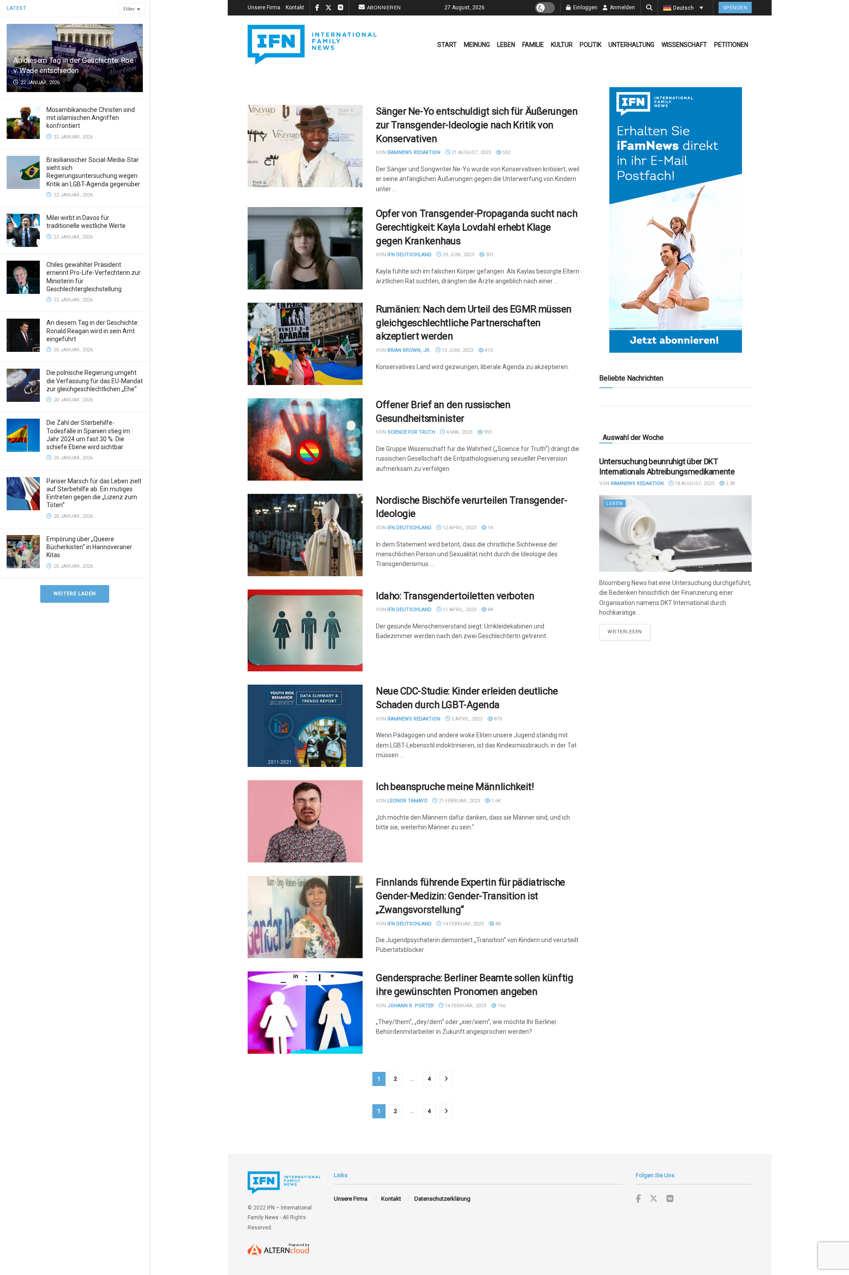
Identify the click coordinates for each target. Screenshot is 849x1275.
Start (447, 44)
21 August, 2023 (470, 152)
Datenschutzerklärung (442, 1198)
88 (497, 924)
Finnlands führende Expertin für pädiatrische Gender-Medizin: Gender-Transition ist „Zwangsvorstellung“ (470, 896)
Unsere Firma (264, 7)
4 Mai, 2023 (458, 432)
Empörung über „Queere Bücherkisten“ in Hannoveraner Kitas (89, 547)
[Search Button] (649, 7)
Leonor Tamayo (407, 801)
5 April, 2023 (466, 719)
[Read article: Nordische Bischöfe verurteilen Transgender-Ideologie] (305, 535)
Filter (129, 9)
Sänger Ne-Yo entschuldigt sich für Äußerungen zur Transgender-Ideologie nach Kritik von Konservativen (476, 125)
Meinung (477, 44)
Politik (590, 44)
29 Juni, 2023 (457, 255)
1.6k (495, 801)
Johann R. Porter (410, 1006)
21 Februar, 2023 (458, 801)
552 (505, 152)
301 (488, 255)
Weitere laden (75, 594)
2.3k (729, 483)
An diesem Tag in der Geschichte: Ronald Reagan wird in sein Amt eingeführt (92, 330)
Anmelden (621, 7)
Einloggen (584, 7)
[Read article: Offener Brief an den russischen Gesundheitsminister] (305, 439)
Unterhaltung (631, 44)
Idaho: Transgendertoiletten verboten (455, 595)
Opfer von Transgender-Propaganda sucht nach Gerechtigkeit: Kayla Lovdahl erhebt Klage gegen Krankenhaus (476, 227)
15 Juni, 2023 (456, 350)
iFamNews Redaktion (413, 152)
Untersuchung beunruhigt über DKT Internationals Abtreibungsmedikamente (667, 466)
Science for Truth (411, 432)
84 (489, 609)
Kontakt (295, 7)
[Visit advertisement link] (675, 220)
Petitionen (731, 44)
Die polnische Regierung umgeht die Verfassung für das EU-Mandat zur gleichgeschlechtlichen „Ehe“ (94, 380)
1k (489, 528)
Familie (533, 44)
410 (488, 350)
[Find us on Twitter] (654, 1199)
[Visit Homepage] (312, 45)
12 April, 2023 (458, 528)
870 (497, 719)
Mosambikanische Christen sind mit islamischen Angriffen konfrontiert (90, 117)
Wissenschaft (684, 44)
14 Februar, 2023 (462, 924)
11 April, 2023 (458, 609)
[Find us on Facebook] (638, 1199)
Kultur (562, 44)
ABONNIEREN (384, 7)
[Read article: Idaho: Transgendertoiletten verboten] (305, 630)
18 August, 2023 (693, 483)
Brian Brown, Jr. (409, 350)
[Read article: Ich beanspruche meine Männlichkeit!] (305, 821)
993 (487, 432)
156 (500, 1006)
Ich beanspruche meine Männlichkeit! (455, 786)
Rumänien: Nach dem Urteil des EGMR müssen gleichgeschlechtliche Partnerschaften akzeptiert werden (474, 323)
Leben (506, 44)
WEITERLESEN (629, 631)
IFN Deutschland (409, 255)
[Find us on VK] (669, 1199)
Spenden (735, 7)
